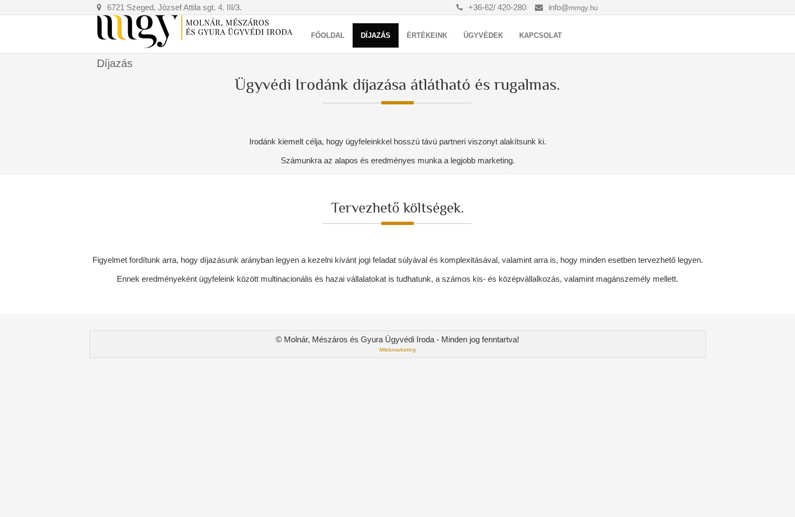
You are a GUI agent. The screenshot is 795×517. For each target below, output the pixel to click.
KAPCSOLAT (540, 35)
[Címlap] (196, 31)
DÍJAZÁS (375, 35)
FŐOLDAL (328, 35)
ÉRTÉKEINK (427, 35)
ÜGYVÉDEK (483, 35)
